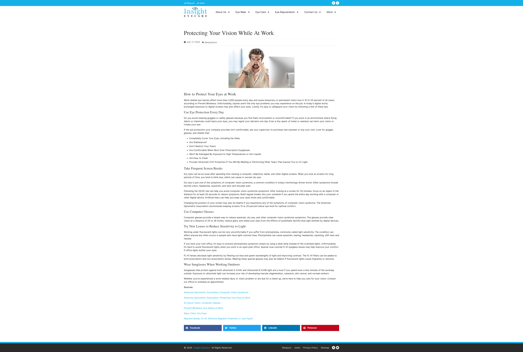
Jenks (297, 347)
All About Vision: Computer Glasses (202, 302)
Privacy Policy (310, 347)
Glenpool (286, 347)
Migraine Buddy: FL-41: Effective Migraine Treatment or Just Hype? (218, 318)
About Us (221, 12)
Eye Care (261, 12)
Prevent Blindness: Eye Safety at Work (203, 308)
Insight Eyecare (202, 347)
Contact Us (310, 12)
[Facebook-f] (333, 3)
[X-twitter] (337, 3)
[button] (203, 328)
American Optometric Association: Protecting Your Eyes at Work (217, 297)
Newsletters (211, 42)
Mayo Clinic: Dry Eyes (195, 313)
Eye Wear (240, 12)
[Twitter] (337, 347)
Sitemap (325, 347)
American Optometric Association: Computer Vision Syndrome (216, 292)
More (330, 12)
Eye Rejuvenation (285, 12)
